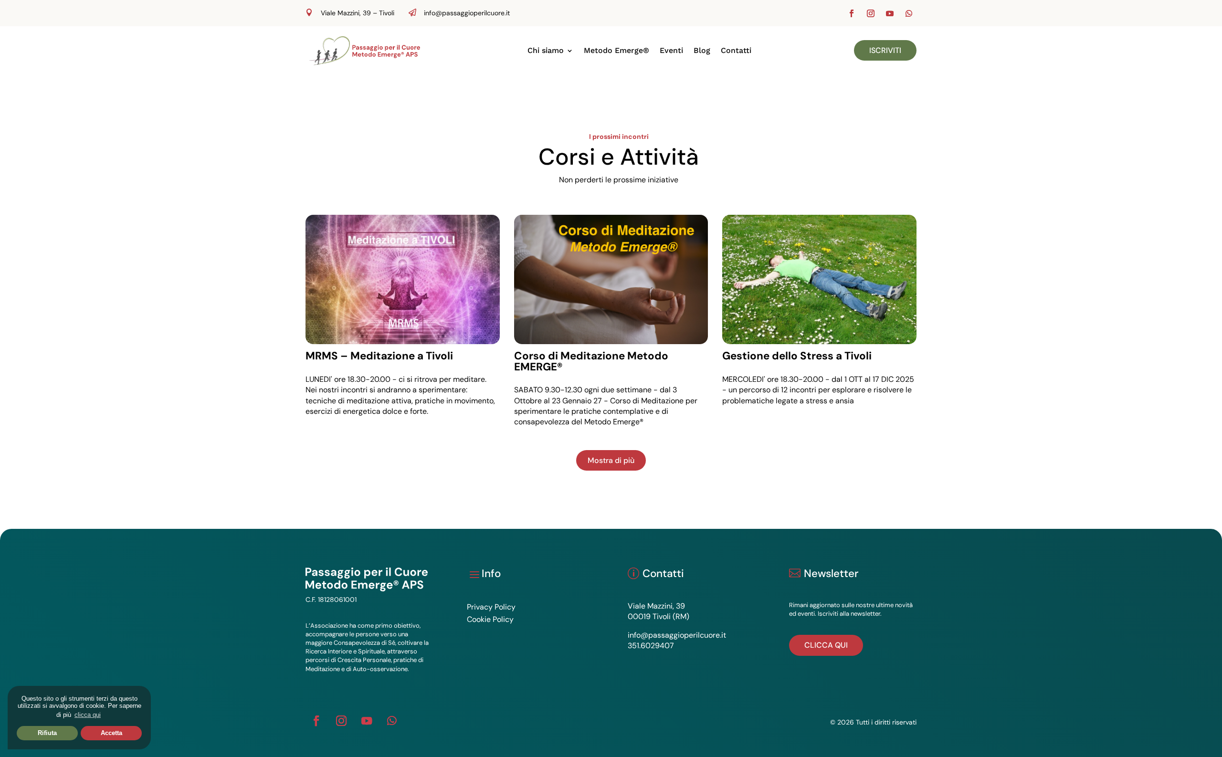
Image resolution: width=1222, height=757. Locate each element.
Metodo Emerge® (616, 50)
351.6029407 (651, 646)
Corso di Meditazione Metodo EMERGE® (591, 361)
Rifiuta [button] (47, 732)
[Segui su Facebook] (851, 13)
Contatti (736, 50)
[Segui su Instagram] (870, 13)
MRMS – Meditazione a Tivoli (379, 356)
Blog (702, 50)
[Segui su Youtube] (889, 13)
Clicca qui (826, 645)
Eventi (671, 50)
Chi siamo (545, 50)
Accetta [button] (111, 732)
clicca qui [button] (87, 714)
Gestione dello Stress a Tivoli (797, 356)
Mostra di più (611, 460)
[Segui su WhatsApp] (908, 13)
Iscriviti (885, 50)
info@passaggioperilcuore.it (467, 13)
